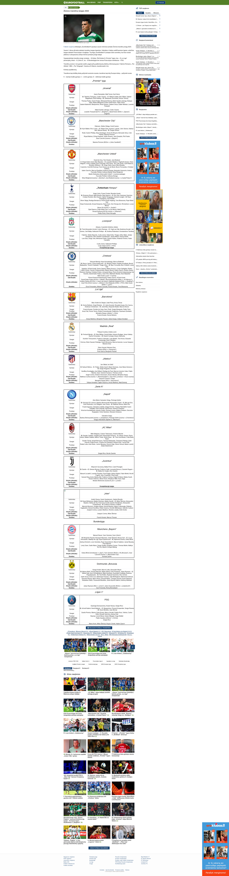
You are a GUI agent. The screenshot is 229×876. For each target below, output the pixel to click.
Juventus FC (144, 863)
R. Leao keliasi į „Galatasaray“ (144, 130)
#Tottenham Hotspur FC (78, 634)
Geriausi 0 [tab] (67, 668)
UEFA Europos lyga (106, 664)
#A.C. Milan (104, 634)
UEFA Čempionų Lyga (120, 664)
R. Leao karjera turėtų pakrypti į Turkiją (146, 32)
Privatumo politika (119, 870)
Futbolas (127, 870)
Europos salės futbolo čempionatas (124, 860)
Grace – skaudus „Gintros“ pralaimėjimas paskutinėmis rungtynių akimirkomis (158, 269)
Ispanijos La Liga (111, 661)
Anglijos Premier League (78, 664)
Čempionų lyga (93, 857)
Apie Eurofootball (110, 870)
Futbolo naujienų (69, 47)
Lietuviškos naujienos (69, 860)
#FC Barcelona (106, 631)
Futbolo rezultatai (68, 865)
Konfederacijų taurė (120, 863)
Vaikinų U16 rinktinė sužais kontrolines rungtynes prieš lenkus (153, 266)
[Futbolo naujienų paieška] (122, 2)
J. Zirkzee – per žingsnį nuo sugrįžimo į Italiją (148, 25)
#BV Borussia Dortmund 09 (117, 634)
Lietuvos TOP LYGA (73, 661)
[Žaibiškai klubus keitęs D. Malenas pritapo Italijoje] (148, 92)
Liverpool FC (144, 862)
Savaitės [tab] (148, 13)
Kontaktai (102, 870)
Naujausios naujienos (69, 857)
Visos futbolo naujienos (99, 848)
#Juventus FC (87, 633)
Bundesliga (92, 860)
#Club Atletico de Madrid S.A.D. (122, 631)
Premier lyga (92, 858)
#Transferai (71, 631)
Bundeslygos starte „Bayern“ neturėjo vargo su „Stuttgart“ (152, 56)
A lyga (91, 863)
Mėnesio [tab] (156, 13)
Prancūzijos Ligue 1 (98, 661)
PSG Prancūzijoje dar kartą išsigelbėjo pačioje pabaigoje (152, 121)
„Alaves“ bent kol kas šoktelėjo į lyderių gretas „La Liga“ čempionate (155, 117)
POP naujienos (67, 858)
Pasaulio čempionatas (121, 857)
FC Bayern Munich (146, 858)
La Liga (91, 862)
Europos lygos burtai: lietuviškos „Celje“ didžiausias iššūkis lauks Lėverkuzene (158, 22)
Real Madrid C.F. (145, 857)
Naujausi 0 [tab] (76, 668)
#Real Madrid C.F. (95, 631)
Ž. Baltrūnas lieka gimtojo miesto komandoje (148, 250)
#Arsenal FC (113, 633)
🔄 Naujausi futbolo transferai (99, 628)
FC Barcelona (144, 860)
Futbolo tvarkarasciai (69, 863)
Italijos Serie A (85, 661)
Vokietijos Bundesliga (124, 661)
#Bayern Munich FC (82, 631)
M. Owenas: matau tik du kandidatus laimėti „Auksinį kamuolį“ (153, 19)
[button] (116, 2)
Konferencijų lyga (93, 664)
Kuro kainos (139, 282)
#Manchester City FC (93, 634)
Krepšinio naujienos (141, 292)
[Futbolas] (65, 7)
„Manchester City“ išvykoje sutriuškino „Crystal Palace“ (151, 45)
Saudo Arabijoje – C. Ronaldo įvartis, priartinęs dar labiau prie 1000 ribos (156, 133)
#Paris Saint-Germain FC (74, 633)
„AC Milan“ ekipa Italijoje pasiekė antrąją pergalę (149, 114)
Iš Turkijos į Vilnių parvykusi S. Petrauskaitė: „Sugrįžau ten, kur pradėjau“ (156, 262)
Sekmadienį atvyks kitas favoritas (145, 256)
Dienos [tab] (140, 13)
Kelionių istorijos (140, 288)
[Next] (132, 647)
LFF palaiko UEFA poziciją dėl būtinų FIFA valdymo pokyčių (152, 259)
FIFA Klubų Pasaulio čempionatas (124, 862)
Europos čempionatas (120, 858)
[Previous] (65, 647)
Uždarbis (138, 285)
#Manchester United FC (100, 633)
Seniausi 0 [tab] (85, 668)
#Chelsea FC (122, 633)
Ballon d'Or (66, 862)
